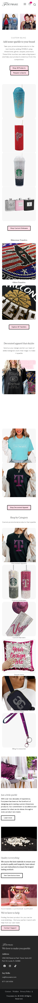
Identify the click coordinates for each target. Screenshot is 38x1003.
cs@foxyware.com (9, 977)
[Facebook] (4, 965)
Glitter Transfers (19, 282)
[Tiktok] (15, 965)
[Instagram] (9, 965)
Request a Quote (19, 73)
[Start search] (34, 4)
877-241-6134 (7, 981)
